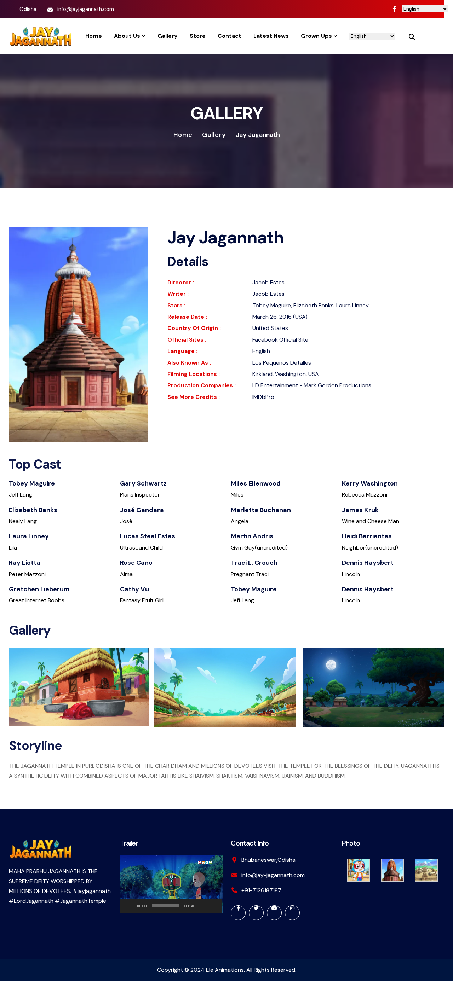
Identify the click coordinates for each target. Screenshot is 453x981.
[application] (171, 884)
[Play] (129, 905)
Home (183, 135)
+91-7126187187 (261, 890)
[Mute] (201, 905)
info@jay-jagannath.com (273, 875)
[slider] (165, 905)
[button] (171, 884)
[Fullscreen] (213, 905)
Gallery (214, 135)
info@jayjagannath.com (85, 9)
